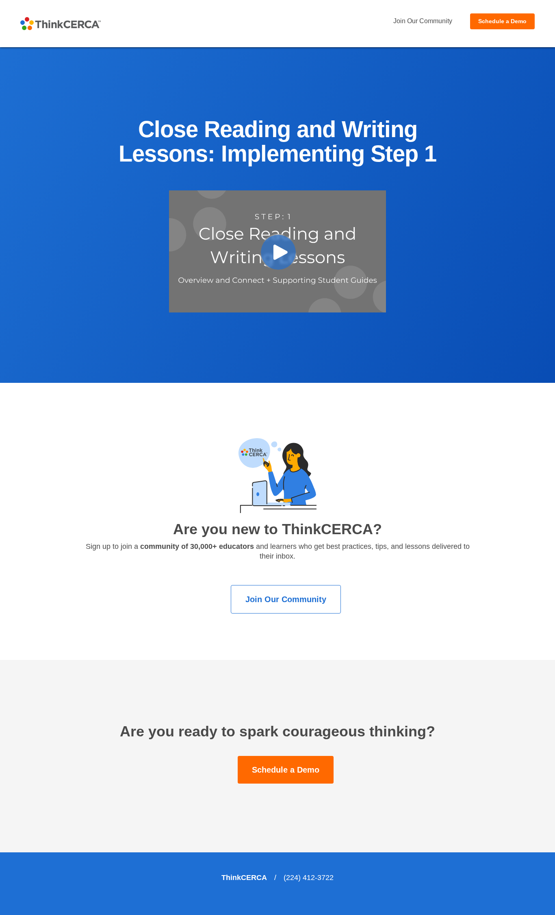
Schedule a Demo (502, 21)
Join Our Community (422, 20)
